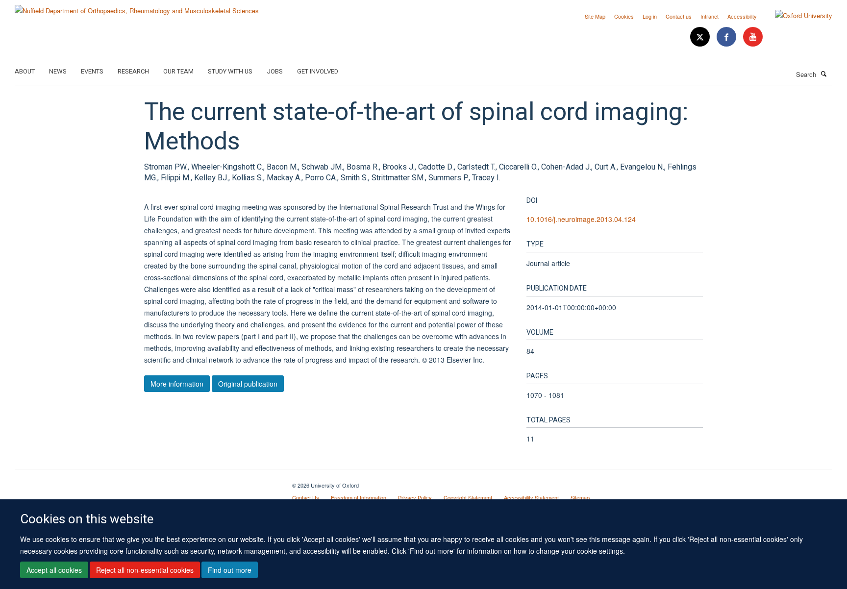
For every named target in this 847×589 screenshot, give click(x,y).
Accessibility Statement (531, 497)
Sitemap (580, 497)
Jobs (275, 71)
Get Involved (317, 71)
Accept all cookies (54, 570)
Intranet (709, 16)
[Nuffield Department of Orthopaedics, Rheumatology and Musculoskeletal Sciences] (137, 7)
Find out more (229, 570)
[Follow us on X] (701, 37)
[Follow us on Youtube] (753, 37)
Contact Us (305, 497)
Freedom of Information (358, 497)
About (25, 71)
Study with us (230, 71)
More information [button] (176, 384)
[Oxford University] (796, 16)
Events (92, 71)
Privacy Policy (415, 497)
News (58, 71)
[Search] (824, 73)
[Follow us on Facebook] (727, 37)
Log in (650, 16)
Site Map (595, 16)
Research (133, 71)
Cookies (624, 16)
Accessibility (742, 16)
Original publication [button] (247, 384)
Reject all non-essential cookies (145, 570)
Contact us (679, 16)
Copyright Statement (468, 497)
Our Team (178, 71)
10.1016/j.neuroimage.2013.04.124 (581, 219)
